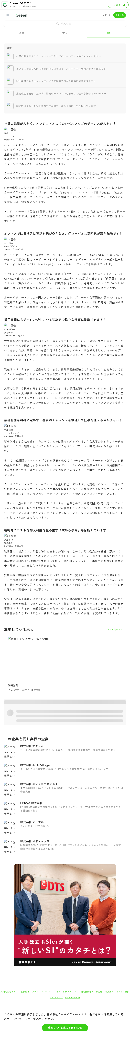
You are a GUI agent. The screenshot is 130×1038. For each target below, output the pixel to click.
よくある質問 (122, 991)
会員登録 (119, 15)
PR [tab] (108, 33)
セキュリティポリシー (67, 991)
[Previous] (19, 916)
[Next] (111, 916)
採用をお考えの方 (9, 991)
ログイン (107, 15)
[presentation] (65, 24)
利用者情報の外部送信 (91, 991)
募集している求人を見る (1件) (65, 1027)
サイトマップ (56, 997)
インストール (118, 4)
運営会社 (25, 991)
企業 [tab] (21, 33)
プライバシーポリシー (43, 991)
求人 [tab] (65, 33)
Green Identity (72, 997)
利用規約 (109, 991)
